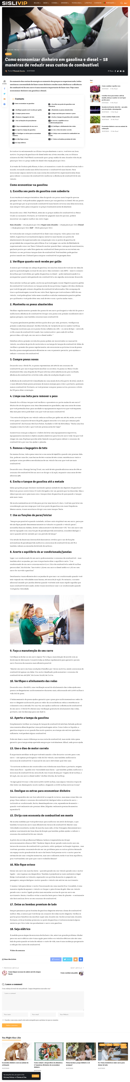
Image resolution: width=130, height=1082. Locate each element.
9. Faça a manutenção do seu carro (26, 126)
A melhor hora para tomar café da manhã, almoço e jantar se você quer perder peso (114, 98)
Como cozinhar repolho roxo (111, 86)
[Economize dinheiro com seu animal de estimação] (95, 129)
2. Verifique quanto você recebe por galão (28, 110)
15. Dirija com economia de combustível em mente (64, 134)
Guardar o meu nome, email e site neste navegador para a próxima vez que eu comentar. (31, 1020)
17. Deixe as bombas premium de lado (63, 139)
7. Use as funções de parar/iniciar (25, 120)
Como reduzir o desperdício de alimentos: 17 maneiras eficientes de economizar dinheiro (48, 1065)
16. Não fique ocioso (21, 139)
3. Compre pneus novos (22, 113)
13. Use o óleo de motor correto (61, 130)
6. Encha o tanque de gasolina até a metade (64, 117)
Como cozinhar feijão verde (111, 117)
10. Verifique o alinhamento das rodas (63, 126)
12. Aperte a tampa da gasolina (25, 130)
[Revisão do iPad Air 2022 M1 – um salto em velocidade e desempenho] (95, 110)
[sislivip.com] (14, 3)
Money (8, 54)
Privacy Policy (9, 1077)
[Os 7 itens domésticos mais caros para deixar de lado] (113, 1052)
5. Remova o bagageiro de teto (24, 117)
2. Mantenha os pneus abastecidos (61, 110)
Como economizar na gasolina (24, 103)
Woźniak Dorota (19, 71)
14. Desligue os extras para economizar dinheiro (26, 134)
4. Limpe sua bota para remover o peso (63, 113)
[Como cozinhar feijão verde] (95, 119)
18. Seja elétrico (20, 143)
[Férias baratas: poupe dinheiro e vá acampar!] (81, 1052)
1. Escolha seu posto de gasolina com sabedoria (61, 105)
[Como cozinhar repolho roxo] (95, 89)
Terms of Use (21, 1077)
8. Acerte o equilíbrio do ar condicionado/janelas (58, 122)
